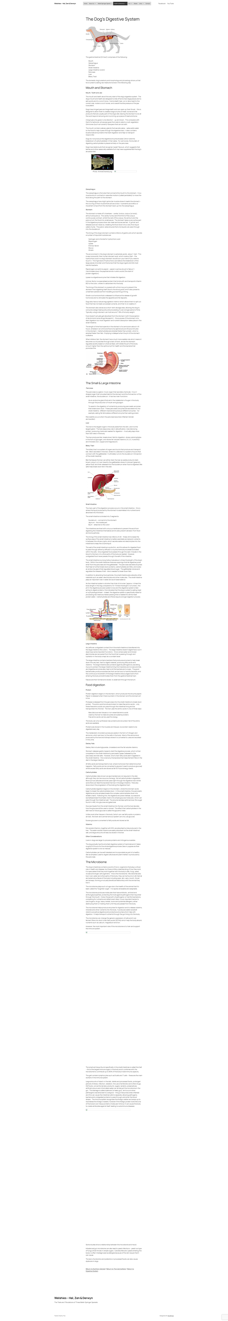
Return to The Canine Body (116, 1269)
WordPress (171, 1316)
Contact (148, 3)
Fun (129, 3)
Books (135, 3)
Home (85, 3)
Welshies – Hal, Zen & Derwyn (65, 3)
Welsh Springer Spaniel (104, 3)
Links (140, 3)
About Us (91, 3)
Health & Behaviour (119, 3)
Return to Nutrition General (95, 1269)
